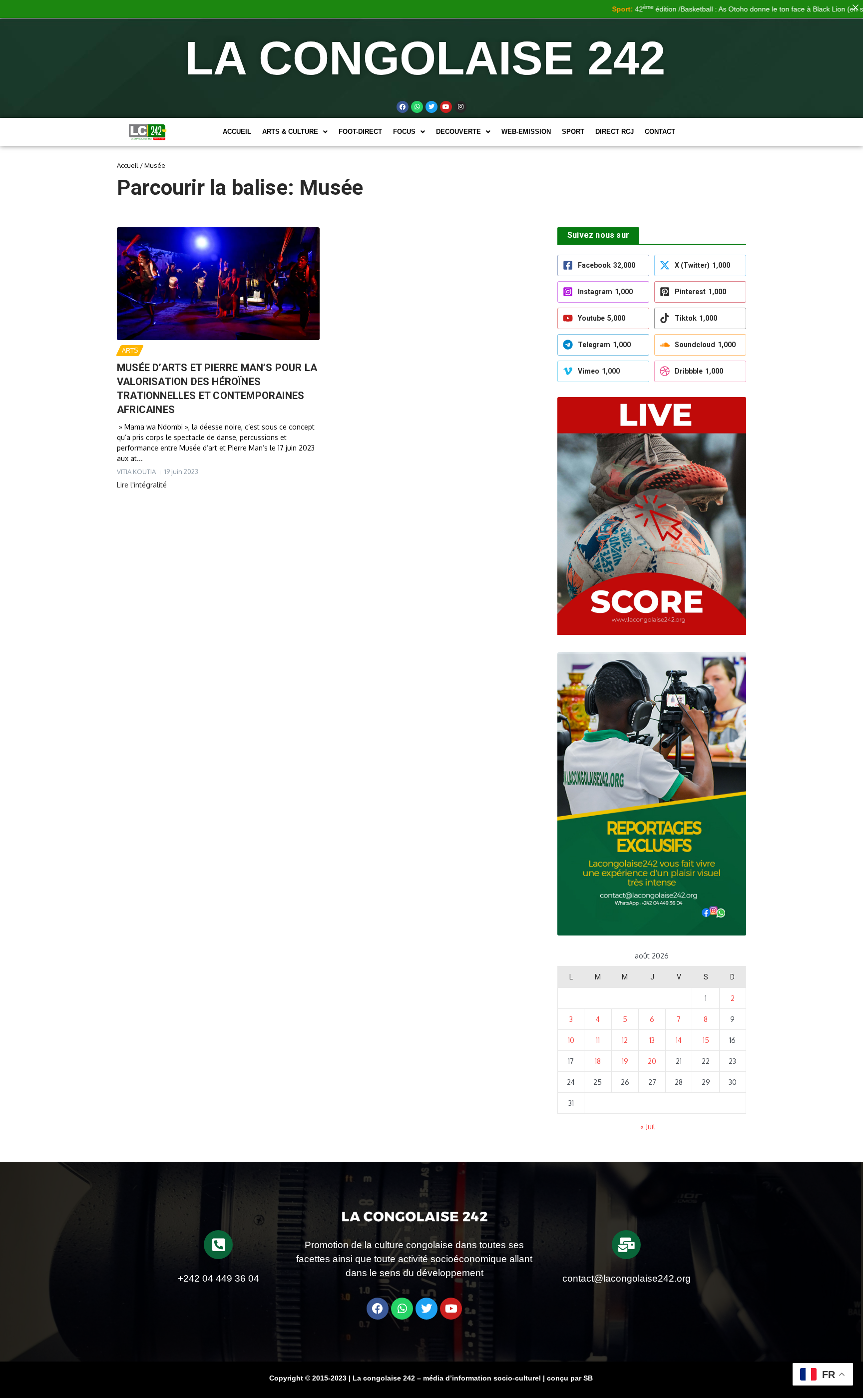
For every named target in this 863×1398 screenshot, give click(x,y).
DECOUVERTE (458, 131)
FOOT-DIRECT (360, 131)
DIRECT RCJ (614, 131)
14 (679, 1040)
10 (571, 1040)
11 (598, 1040)
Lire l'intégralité (142, 484)
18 (598, 1061)
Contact (660, 131)
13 (652, 1040)
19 (625, 1061)
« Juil (647, 1126)
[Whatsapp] (417, 107)
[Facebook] (403, 107)
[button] (295, 131)
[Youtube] (446, 107)
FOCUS (404, 131)
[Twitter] (431, 107)
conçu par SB (570, 1378)
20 (652, 1061)
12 (625, 1040)
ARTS (130, 350)
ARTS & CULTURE (290, 131)
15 (706, 1040)
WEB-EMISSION (526, 131)
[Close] (855, 7)
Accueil (237, 131)
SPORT (573, 131)
